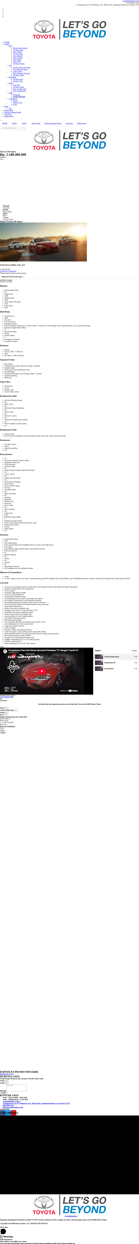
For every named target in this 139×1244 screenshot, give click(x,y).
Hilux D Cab (17, 103)
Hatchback (12, 77)
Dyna (15, 104)
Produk (6, 44)
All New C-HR (18, 75)
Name (2, 1081)
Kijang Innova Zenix (20, 48)
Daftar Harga (8, 116)
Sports (11, 93)
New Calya (17, 62)
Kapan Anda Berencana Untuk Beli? (13, 717)
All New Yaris (18, 81)
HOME (7, 42)
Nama (2, 708)
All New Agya (18, 79)
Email (2, 712)
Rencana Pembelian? (8, 726)
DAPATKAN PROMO (8, 271)
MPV (10, 46)
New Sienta (17, 60)
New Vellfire (17, 52)
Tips (10, 108)
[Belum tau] (6, 724)
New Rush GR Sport (20, 69)
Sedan (11, 83)
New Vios (16, 85)
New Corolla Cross (19, 89)
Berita (6, 106)
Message (3, 1091)
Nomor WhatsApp (7, 710)
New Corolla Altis (19, 91)
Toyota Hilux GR (109, 663)
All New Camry (18, 87)
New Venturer (18, 58)
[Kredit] (2, 730)
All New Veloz (18, 50)
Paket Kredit (8, 110)
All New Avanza (19, 64)
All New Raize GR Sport (21, 67)
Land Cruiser (17, 71)
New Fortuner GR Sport (21, 73)
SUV (10, 65)
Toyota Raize (108, 669)
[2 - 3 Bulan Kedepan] (6, 723)
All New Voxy (18, 54)
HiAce (15, 101)
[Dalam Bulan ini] (6, 719)
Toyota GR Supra (19, 97)
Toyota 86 (16, 95)
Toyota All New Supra (111, 657)
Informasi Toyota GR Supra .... (13, 277)
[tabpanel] (46, 671)
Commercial (13, 99)
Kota (2, 715)
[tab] (116, 657)
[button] (69, 157)
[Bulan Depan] (6, 721)
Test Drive (8, 114)
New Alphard (17, 56)
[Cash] (2, 729)
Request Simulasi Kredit (12, 112)
